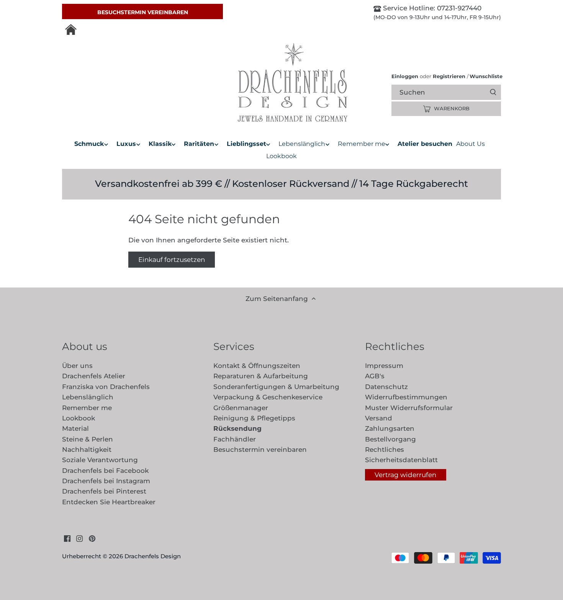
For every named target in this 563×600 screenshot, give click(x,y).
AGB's (375, 376)
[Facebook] (67, 538)
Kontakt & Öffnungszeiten (256, 365)
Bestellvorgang (390, 439)
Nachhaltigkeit (86, 449)
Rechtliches (384, 449)
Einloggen (404, 76)
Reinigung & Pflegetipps (254, 418)
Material (75, 428)
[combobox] (452, 92)
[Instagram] (79, 538)
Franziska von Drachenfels (106, 387)
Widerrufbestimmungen (406, 397)
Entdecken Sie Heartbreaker (108, 502)
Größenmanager (240, 408)
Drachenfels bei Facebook (105, 470)
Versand (378, 418)
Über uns (77, 365)
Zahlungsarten (389, 428)
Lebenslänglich (87, 397)
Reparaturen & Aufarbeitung (260, 376)
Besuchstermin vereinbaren (142, 12)
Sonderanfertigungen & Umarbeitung (276, 387)
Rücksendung (237, 428)
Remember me (87, 408)
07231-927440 (458, 8)
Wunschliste (484, 76)
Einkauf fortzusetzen (171, 259)
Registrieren (449, 76)
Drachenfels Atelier (93, 376)
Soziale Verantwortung (100, 460)
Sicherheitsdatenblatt (401, 460)
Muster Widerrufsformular (409, 408)
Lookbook (78, 418)
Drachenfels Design (152, 556)
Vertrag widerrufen (405, 475)
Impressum (384, 365)
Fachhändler (234, 439)
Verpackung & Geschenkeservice (267, 397)
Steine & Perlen (87, 439)
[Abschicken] (493, 92)
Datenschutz (386, 387)
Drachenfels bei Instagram (106, 481)
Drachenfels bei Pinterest (104, 491)
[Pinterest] (92, 538)
